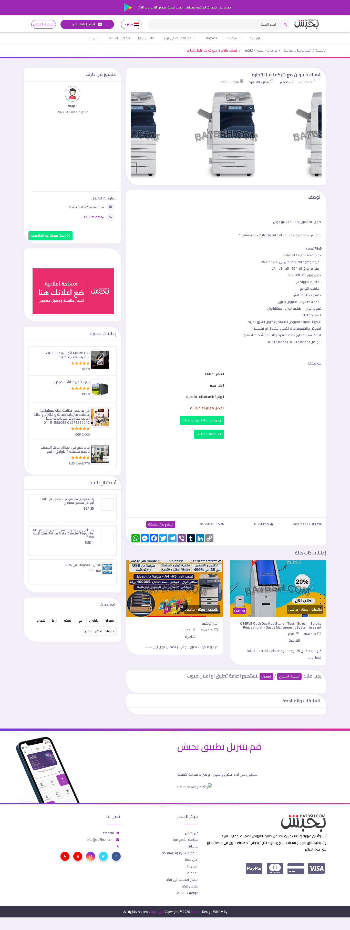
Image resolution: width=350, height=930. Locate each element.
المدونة (211, 38)
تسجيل (266, 676)
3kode (196, 911)
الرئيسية (255, 38)
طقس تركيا (146, 38)
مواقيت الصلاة (119, 38)
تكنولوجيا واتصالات (297, 50)
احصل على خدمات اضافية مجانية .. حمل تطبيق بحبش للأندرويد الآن (185, 7)
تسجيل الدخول (43, 24)
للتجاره (41, 620)
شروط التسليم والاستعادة (180, 853)
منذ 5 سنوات (230, 82)
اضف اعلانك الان (84, 24)
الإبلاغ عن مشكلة (160, 524)
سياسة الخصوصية (185, 839)
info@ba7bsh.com (100, 839)
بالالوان (93, 620)
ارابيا (54, 620)
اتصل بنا (94, 38)
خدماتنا (193, 846)
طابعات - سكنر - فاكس (260, 50)
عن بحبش (191, 833)
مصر (130, 24)
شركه (67, 620)
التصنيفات (234, 38)
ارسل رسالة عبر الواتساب (200, 420)
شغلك (109, 620)
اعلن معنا (191, 859)
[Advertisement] (226, 477)
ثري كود (157, 911)
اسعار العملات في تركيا (179, 38)
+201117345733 (209, 434)
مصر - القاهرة (259, 82)
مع (80, 620)
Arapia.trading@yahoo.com (86, 206)
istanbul (108, 833)
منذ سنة (310, 634)
